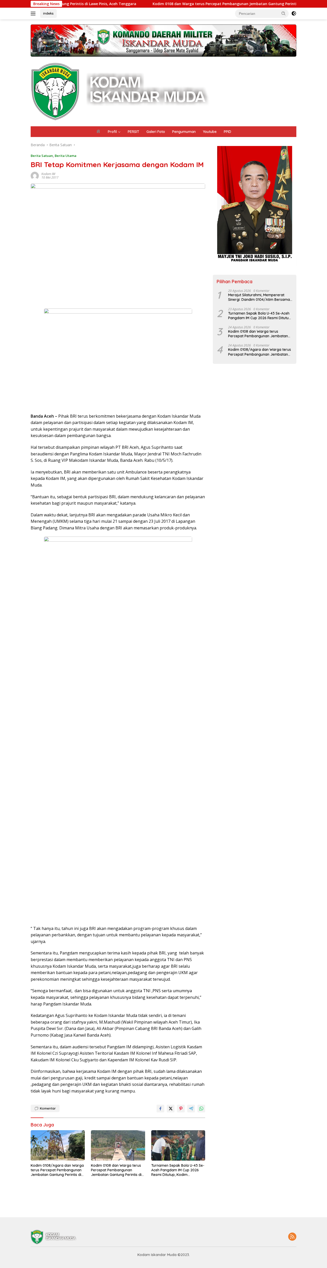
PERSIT (133, 131)
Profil (112, 131)
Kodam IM (48, 174)
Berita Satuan (42, 155)
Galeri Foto (155, 131)
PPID (227, 131)
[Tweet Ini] (170, 1108)
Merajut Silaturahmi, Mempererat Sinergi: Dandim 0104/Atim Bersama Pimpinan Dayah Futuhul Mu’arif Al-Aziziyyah (259, 297)
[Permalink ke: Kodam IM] (35, 175)
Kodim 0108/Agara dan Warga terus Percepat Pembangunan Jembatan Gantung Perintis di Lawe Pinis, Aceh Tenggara (57, 1170)
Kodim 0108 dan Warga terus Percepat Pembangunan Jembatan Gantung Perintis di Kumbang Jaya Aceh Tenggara (214, 4)
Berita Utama (65, 155)
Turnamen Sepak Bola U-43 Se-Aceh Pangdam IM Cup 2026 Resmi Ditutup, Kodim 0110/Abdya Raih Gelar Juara (177, 1170)
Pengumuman (184, 131)
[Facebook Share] (160, 1108)
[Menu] (34, 13)
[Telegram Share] (191, 1108)
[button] (283, 13)
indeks (48, 13)
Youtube (210, 131)
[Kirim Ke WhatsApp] (201, 1108)
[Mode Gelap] (293, 13)
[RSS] (292, 1237)
